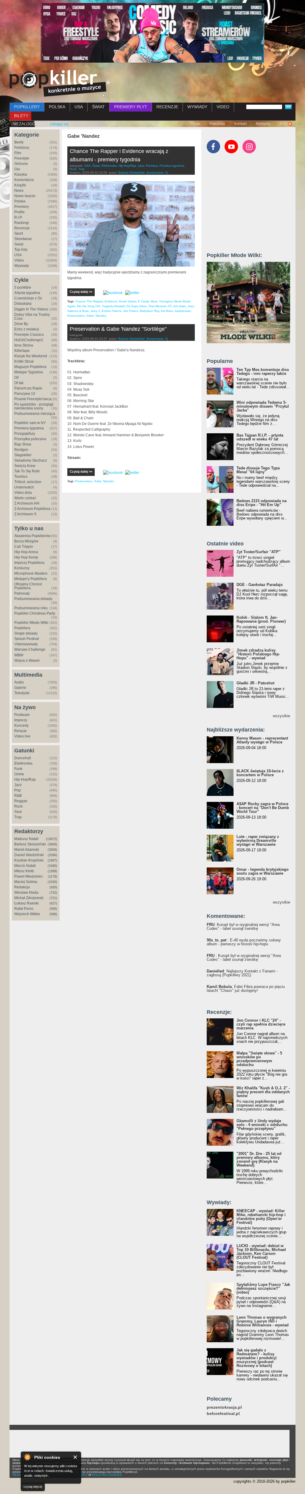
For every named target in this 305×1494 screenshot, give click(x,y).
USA (78, 106)
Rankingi (21, 223)
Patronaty (217, 124)
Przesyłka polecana (30, 439)
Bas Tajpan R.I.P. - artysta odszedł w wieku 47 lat (259, 437)
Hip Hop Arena (26, 552)
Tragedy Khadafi (113, 306)
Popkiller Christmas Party (34, 613)
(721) (53, 898)
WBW (18, 655)
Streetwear (23, 239)
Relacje (20, 731)
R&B (18, 796)
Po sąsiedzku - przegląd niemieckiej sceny (33, 406)
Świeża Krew (24, 466)
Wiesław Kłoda (26, 892)
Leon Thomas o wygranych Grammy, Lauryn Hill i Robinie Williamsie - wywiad (262, 1321)
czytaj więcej (33, 1486)
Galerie (20, 688)
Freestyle (21, 158)
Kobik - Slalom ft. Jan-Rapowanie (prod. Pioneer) (261, 619)
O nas (195, 124)
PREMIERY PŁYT (130, 106)
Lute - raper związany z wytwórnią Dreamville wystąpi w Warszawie (257, 840)
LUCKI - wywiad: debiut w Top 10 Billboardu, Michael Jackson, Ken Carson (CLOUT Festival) (261, 1252)
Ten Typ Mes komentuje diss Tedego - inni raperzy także (262, 371)
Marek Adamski (26, 849)
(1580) (52, 865)
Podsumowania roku (31, 608)
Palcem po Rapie (28, 388)
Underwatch (24, 487)
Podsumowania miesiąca (34, 414)
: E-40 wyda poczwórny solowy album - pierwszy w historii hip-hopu (244, 942)
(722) (53, 892)
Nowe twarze (24, 196)
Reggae (20, 801)
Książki (20, 185)
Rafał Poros (23, 909)
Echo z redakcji (26, 329)
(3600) (52, 844)
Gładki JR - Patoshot (255, 683)
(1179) (52, 876)
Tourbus (20, 476)
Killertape (22, 351)
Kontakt (240, 124)
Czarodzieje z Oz (28, 298)
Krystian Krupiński (28, 860)
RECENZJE (167, 106)
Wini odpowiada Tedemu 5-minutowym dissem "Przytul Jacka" (262, 406)
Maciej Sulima (25, 882)
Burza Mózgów (26, 541)
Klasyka (20, 174)
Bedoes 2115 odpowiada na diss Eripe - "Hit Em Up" (261, 503)
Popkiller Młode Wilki (31, 623)
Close (75, 1457)
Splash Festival (26, 639)
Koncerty (21, 725)
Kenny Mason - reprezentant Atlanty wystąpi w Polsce (262, 740)
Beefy (19, 142)
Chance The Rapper (89, 301)
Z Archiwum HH (26, 503)
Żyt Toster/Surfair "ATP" (258, 552)
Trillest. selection (27, 482)
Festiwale (22, 715)
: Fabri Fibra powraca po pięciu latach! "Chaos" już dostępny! (246, 988)
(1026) (52, 882)
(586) (53, 914)
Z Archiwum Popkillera (32, 509)
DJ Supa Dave (137, 306)
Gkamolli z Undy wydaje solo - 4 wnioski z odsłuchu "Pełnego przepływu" (261, 1125)
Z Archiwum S (25, 514)
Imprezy (20, 720)
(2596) (52, 855)
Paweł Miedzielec (28, 876)
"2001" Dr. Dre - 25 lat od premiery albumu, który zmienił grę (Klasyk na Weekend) (258, 1159)
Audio (19, 682)
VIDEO (223, 106)
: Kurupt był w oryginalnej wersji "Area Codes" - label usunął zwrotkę (243, 926)
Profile (19, 212)
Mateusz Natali (26, 839)
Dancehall (22, 758)
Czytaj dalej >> (81, 291)
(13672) (51, 839)
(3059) (52, 849)
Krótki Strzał (24, 361)
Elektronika (23, 763)
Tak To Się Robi (27, 471)
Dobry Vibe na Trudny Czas (32, 317)
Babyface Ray (149, 311)
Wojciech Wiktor (27, 914)
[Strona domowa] (58, 83)
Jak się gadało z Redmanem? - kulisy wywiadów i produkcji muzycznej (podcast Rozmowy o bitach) (256, 1358)
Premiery (21, 207)
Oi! (16, 377)
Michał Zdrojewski (28, 898)
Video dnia (23, 493)
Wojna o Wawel (27, 660)
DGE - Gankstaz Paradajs (259, 584)
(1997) (52, 860)
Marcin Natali (25, 866)
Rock (18, 806)
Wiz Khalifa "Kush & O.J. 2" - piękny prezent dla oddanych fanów (263, 1092)
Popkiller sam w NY (30, 423)
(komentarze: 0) (157, 172)
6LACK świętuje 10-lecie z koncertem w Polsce (260, 773)
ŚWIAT (98, 106)
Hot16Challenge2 (28, 340)
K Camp (143, 301)
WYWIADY (197, 106)
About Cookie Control (27, 1457)
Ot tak (19, 383)
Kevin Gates (127, 301)
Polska (19, 201)
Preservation (76, 315)
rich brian (179, 306)
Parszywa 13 (24, 394)
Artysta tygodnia (27, 293)
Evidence (111, 301)
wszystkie (281, 716)
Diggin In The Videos (31, 309)
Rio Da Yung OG (88, 306)
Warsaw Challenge (29, 649)
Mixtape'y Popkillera (30, 579)
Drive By (21, 324)
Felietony (21, 148)
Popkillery (22, 628)
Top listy (20, 250)
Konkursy (21, 568)
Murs (154, 301)
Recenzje (22, 228)
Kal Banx (167, 311)
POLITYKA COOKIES (107, 1474)
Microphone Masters (30, 573)
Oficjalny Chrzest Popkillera (28, 586)
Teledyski (21, 693)
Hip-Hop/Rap (25, 779)
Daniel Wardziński (29, 855)
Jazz (18, 785)
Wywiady (21, 266)
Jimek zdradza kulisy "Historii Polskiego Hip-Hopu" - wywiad (258, 654)
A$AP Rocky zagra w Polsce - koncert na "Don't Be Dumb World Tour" (262, 808)
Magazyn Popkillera (30, 367)
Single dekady (26, 633)
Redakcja (22, 887)
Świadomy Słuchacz (30, 460)
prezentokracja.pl (224, 1407)
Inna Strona (23, 345)
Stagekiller (23, 455)
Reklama (263, 124)
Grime (19, 774)
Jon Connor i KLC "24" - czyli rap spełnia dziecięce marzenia (260, 1024)
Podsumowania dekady (33, 599)
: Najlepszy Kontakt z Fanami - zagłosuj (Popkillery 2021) (242, 973)
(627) (53, 903)
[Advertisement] (251, 205)
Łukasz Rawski (26, 903)
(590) (53, 908)
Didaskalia (23, 303)
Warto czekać (25, 498)
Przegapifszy (24, 434)
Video (19, 260)
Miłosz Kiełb (24, 871)
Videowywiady (26, 644)
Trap (18, 817)
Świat (18, 244)
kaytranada (183, 311)
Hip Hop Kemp (26, 557)
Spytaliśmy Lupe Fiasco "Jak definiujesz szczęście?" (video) (263, 1288)
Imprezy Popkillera (29, 563)
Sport (18, 233)
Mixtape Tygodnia (28, 372)
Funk (18, 769)
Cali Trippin (23, 547)
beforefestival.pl (223, 1414)
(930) (53, 887)
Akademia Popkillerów (32, 536)
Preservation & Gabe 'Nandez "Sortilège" (118, 329)
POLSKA (57, 106)
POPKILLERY (27, 106)
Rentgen (21, 450)
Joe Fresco (130, 311)
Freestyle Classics (29, 334)
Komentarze (24, 180)
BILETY (21, 115)
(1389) (52, 871)
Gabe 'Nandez (96, 315)
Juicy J (95, 311)
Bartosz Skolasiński (30, 844)
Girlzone (21, 164)
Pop (17, 790)
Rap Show (22, 444)
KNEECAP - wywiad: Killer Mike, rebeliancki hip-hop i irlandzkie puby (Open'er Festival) (261, 1217)
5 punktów (22, 287)
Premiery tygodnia (29, 428)
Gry (17, 169)
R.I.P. (18, 217)
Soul (18, 812)
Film (17, 153)
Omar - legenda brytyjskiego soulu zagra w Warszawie (262, 871)
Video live (22, 736)
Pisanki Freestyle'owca (32, 399)
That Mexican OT (160, 306)
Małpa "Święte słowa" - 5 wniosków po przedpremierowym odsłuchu (259, 1059)
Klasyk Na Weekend (30, 356)
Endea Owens (111, 311)
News (19, 190)
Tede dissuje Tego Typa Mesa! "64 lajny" (258, 470)
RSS (283, 124)
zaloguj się (59, 124)
